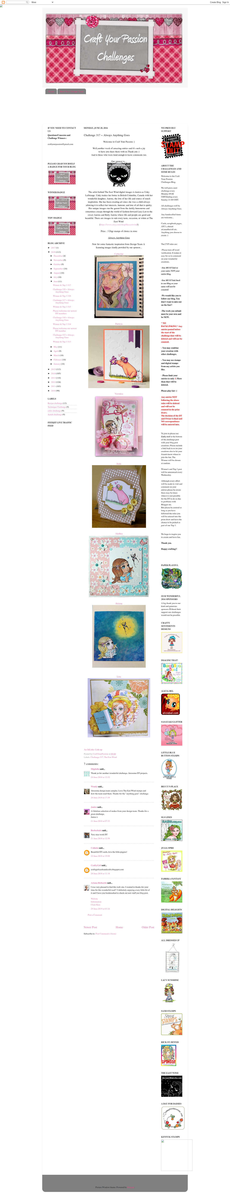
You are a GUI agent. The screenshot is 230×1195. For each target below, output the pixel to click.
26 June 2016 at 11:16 (100, 873)
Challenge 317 (97, 757)
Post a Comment (95, 914)
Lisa (119, 676)
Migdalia (95, 769)
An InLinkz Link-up (93, 749)
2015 (53, 369)
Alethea (119, 533)
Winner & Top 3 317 (62, 285)
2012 (53, 382)
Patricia (119, 323)
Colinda (94, 847)
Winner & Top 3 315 (62, 306)
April (56, 351)
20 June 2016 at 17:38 (100, 797)
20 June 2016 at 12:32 (100, 777)
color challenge (54, 410)
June (56, 281)
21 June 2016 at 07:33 (100, 821)
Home (51, 91)
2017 (53, 247)
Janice (94, 807)
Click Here (95, 904)
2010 (53, 390)
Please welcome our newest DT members (65, 312)
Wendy (94, 786)
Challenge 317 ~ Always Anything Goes (63, 301)
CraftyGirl (96, 865)
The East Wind (110, 757)
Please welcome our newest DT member (65, 329)
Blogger (130, 1187)
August (57, 272)
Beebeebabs (96, 830)
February (58, 359)
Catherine (118, 253)
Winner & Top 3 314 (62, 324)
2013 (53, 377)
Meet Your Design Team (71, 91)
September (59, 268)
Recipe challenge (55, 403)
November (58, 260)
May (56, 346)
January (57, 363)
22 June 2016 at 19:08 (100, 856)
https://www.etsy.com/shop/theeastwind (118, 224)
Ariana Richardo (99, 882)
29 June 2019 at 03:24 (100, 908)
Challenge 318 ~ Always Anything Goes (63, 290)
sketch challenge (55, 414)
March (57, 355)
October (57, 264)
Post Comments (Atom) (106, 933)
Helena (119, 603)
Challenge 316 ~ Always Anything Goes (63, 318)
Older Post (148, 927)
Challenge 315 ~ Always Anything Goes (63, 336)
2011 (53, 386)
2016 (53, 252)
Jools (119, 463)
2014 (53, 373)
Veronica (119, 393)
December (58, 255)
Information (96, 901)
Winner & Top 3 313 (62, 341)
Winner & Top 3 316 (62, 295)
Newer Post (90, 927)
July (56, 277)
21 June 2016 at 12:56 (100, 838)
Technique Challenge (57, 406)
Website (94, 898)
